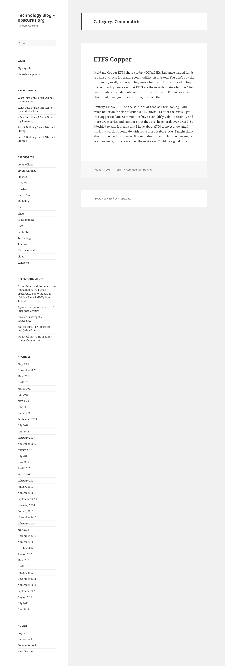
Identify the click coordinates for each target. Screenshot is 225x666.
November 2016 (27, 493)
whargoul (23, 336)
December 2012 (27, 535)
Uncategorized (26, 250)
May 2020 (23, 401)
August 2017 (25, 450)
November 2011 (27, 585)
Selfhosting (24, 232)
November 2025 (27, 370)
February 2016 (26, 505)
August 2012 (25, 554)
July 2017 (23, 456)
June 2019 (23, 407)
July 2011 (23, 603)
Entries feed (25, 639)
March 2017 (25, 474)
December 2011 (27, 578)
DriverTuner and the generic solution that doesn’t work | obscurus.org (37, 290)
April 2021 (24, 382)
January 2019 (25, 413)
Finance (22, 176)
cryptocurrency (27, 170)
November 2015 (27, 517)
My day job (24, 68)
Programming (26, 219)
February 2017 (26, 480)
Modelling (24, 201)
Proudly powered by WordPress (112, 198)
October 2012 (25, 548)
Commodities (25, 164)
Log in (21, 633)
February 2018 (26, 437)
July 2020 (23, 394)
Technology (24, 238)
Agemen (22, 307)
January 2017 (25, 486)
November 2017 (27, 443)
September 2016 (27, 499)
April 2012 (24, 566)
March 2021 (25, 388)
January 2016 (25, 511)
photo (21, 213)
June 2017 (23, 462)
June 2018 (23, 431)
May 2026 (23, 364)
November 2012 (27, 542)
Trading (22, 244)
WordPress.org (26, 651)
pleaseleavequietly (29, 74)
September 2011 (27, 591)
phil (20, 326)
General (22, 183)
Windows (23, 262)
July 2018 (23, 425)
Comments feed (27, 645)
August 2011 (25, 597)
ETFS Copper (113, 59)
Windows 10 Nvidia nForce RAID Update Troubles (34, 297)
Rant (20, 226)
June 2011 (23, 609)
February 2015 (26, 523)
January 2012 (25, 572)
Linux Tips (24, 195)
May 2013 (23, 529)
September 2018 (27, 419)
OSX (20, 207)
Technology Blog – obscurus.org (36, 17)
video (21, 256)
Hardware (24, 189)
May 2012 (23, 560)
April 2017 (24, 468)
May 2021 (23, 376)
